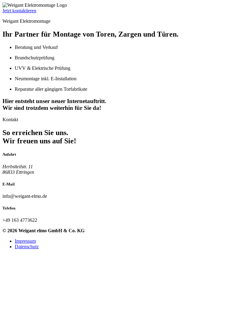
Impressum (25, 241)
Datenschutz (27, 246)
